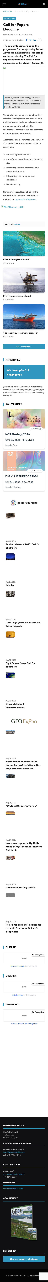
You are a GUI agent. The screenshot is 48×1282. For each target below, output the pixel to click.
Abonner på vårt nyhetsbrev (24, 1259)
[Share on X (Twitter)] (30, 40)
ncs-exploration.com (25, 199)
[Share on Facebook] (26, 40)
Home (17, 12)
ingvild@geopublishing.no (14, 1152)
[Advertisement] (22, 1070)
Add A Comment (23, 346)
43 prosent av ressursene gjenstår (20, 332)
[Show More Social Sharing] (40, 40)
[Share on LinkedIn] (34, 40)
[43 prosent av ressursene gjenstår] (24, 316)
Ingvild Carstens (11, 35)
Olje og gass (9, 18)
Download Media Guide (13, 1188)
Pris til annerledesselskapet (17, 296)
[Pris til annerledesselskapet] (24, 280)
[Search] (44, 4)
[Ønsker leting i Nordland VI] (24, 243)
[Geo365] (24, 4)
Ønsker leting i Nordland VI (16, 259)
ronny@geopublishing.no (13, 1174)
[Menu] (4, 4)
